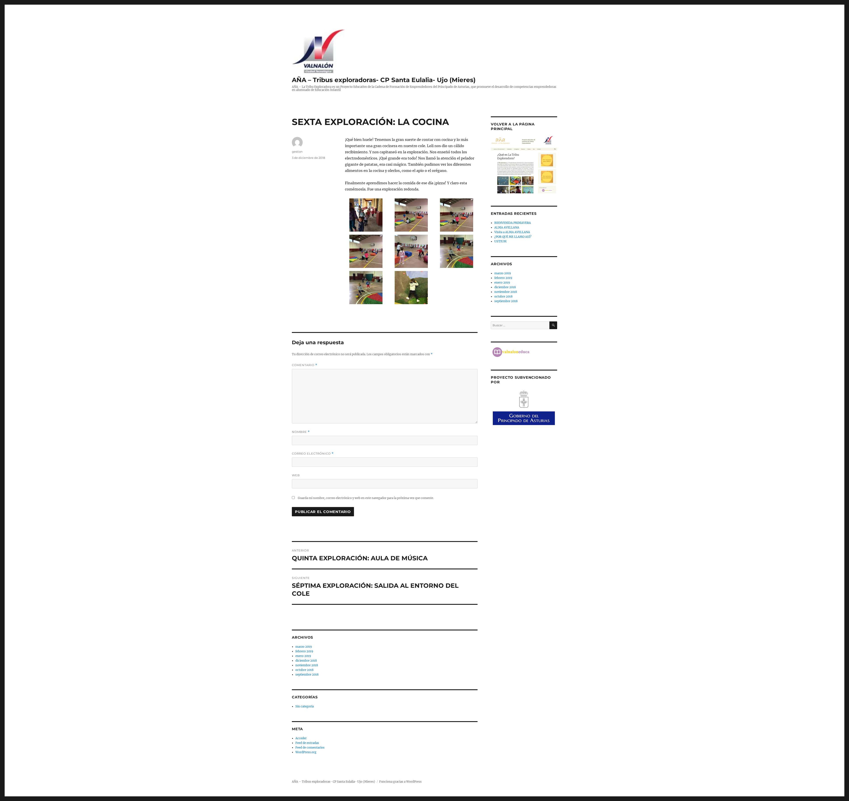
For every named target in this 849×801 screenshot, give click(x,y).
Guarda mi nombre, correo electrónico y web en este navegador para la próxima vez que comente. (366, 498)
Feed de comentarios (310, 747)
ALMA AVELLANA (506, 227)
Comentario (304, 365)
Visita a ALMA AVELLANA (512, 232)
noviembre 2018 (306, 665)
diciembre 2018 (306, 661)
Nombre (301, 432)
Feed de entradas (307, 743)
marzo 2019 (303, 647)
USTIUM (500, 241)
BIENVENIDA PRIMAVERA (512, 223)
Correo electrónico (313, 453)
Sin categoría (304, 706)
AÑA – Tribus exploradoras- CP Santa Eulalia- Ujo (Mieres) (384, 80)
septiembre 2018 (307, 674)
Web (296, 475)
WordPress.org (305, 752)
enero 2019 (303, 656)
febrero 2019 (304, 651)
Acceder (301, 738)
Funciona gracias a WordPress (400, 782)
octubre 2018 (304, 670)
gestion (297, 151)
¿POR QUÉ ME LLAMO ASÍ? (512, 237)
